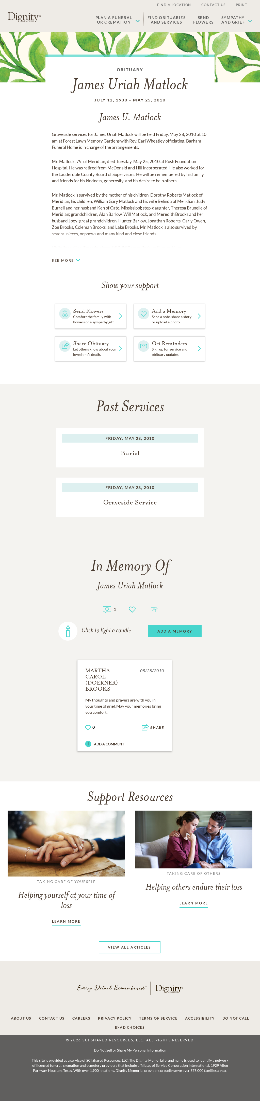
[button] (117, 19)
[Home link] (24, 17)
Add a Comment (109, 744)
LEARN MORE (66, 921)
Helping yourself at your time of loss (66, 894)
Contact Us (213, 5)
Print (242, 5)
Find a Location (174, 5)
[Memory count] (107, 609)
